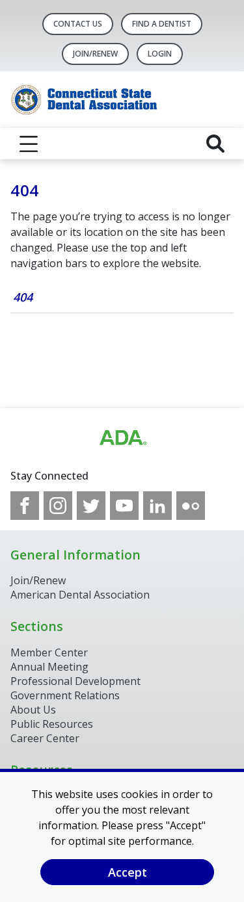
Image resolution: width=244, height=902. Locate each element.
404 (23, 297)
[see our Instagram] (58, 505)
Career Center (44, 738)
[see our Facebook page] (24, 505)
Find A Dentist (161, 23)
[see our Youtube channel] (124, 505)
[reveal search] (215, 143)
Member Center (49, 652)
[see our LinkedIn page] (157, 505)
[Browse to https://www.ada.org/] (122, 438)
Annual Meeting (49, 667)
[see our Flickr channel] (190, 505)
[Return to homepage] (122, 99)
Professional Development (75, 681)
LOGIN (160, 53)
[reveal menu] (28, 143)
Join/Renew (95, 53)
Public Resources (51, 724)
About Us (33, 709)
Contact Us (77, 23)
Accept (127, 872)
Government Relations (65, 695)
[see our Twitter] (91, 505)
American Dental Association (80, 594)
